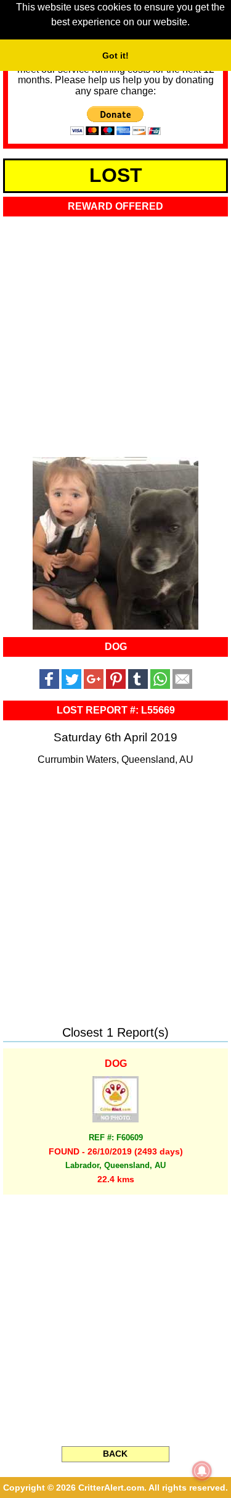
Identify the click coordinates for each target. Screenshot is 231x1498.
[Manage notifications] (202, 1471)
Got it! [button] (115, 55)
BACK (115, 1454)
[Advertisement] (115, 332)
